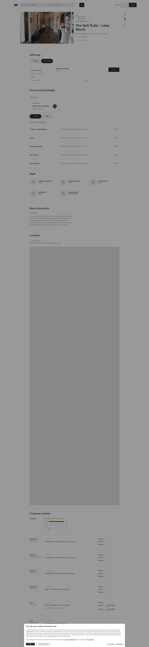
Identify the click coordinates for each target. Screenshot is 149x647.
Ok (30, 644)
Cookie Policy (119, 644)
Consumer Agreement (69, 639)
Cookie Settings (43, 644)
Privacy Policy (90, 639)
